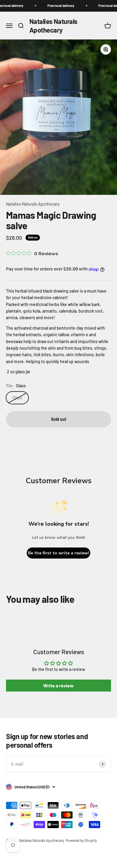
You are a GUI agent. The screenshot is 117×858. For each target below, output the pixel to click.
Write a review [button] (58, 685)
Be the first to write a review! (58, 553)
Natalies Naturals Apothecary (33, 204)
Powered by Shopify (81, 840)
